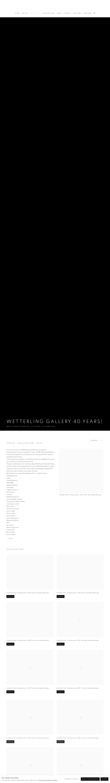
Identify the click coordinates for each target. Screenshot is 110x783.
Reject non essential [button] (90, 779)
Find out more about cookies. (47, 780)
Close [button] (73, 373)
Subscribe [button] (42, 405)
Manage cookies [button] (72, 779)
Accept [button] (104, 779)
